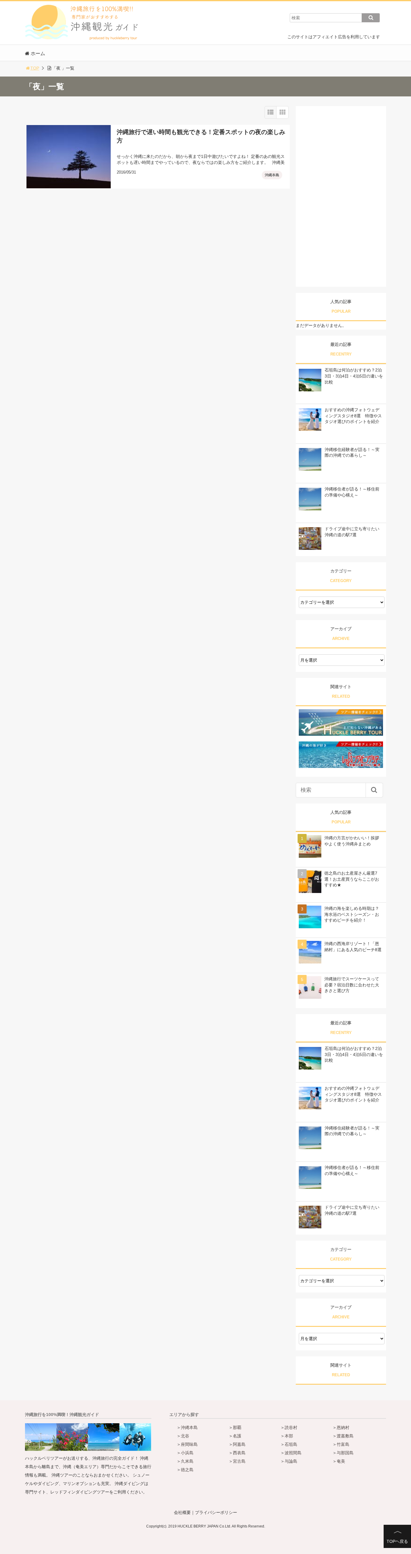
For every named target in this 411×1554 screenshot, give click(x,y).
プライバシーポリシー (216, 1512)
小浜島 (187, 1452)
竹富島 (343, 1444)
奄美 (341, 1461)
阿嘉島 (239, 1444)
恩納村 (343, 1427)
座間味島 (189, 1444)
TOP (34, 68)
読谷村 (291, 1427)
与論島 (291, 1461)
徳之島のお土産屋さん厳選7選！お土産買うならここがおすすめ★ (351, 879)
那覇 (237, 1427)
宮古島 (239, 1461)
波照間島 (293, 1452)
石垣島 (291, 1444)
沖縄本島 (272, 175)
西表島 (239, 1452)
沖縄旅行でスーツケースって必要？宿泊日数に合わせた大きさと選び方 (351, 984)
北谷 (185, 1435)
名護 (237, 1435)
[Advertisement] (341, 196)
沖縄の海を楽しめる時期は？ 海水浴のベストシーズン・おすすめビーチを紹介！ (351, 914)
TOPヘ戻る (397, 1541)
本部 (289, 1435)
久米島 (187, 1461)
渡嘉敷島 (345, 1435)
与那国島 (345, 1452)
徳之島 (187, 1469)
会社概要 (182, 1512)
